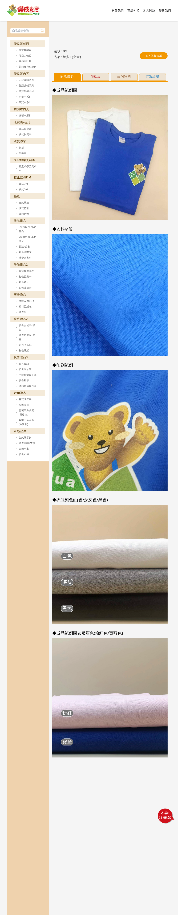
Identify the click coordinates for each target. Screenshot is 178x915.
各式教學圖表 (26, 271)
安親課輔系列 (26, 80)
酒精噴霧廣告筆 (28, 386)
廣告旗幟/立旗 (27, 443)
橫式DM (23, 189)
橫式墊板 (24, 208)
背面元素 (24, 213)
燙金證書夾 (25, 257)
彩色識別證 (25, 287)
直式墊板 (24, 202)
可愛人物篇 (25, 55)
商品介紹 (133, 10)
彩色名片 (24, 282)
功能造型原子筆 (28, 374)
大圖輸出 (24, 448)
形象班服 (24, 404)
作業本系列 (25, 96)
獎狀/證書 (24, 246)
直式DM (23, 183)
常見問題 (149, 10)
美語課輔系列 (26, 85)
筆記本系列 (25, 102)
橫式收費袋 (25, 134)
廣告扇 (22, 312)
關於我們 (118, 10)
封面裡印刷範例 (28, 66)
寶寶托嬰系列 (26, 91)
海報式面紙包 (26, 301)
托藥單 (22, 153)
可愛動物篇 (25, 50)
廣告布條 (24, 454)
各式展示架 (25, 437)
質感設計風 (25, 61)
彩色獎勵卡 (25, 276)
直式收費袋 (25, 128)
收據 (21, 147)
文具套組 (24, 363)
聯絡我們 (165, 10)
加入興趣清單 (153, 56)
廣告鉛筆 (24, 380)
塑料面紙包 (25, 306)
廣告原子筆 (25, 369)
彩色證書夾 (25, 252)
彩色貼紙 (24, 350)
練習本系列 (25, 115)
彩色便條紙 (25, 344)
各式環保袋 (25, 399)
